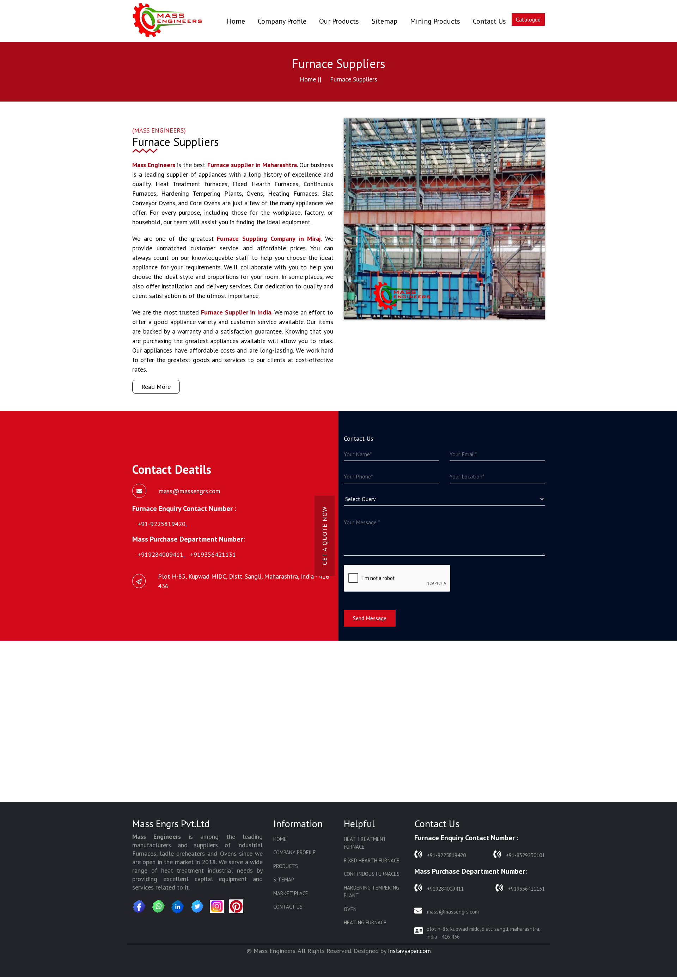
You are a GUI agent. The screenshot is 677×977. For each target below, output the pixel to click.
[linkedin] (178, 906)
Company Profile (282, 21)
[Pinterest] (236, 906)
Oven (350, 909)
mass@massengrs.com (452, 911)
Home (236, 21)
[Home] (167, 21)
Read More (156, 387)
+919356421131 (526, 888)
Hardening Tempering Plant (371, 891)
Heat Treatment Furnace (365, 843)
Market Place (290, 893)
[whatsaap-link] (159, 906)
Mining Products (435, 21)
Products (285, 866)
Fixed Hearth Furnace (372, 860)
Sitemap (384, 21)
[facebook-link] (139, 906)
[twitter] (197, 906)
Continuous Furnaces (372, 874)
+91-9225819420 (446, 855)
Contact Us (489, 21)
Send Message (369, 618)
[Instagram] (217, 906)
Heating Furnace (365, 922)
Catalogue (528, 19)
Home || (310, 79)
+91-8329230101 (525, 855)
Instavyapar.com (409, 951)
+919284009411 (445, 888)
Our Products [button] (339, 21)
